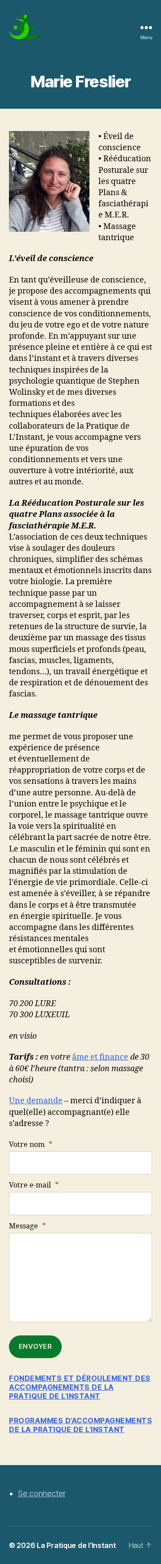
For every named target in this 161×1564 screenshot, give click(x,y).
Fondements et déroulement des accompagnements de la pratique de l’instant (80, 1387)
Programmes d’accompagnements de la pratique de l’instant (80, 1425)
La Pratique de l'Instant (76, 1545)
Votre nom (30, 1144)
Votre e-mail (34, 1185)
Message (27, 1226)
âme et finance (100, 1057)
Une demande (36, 1101)
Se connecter (42, 1493)
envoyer (35, 1346)
